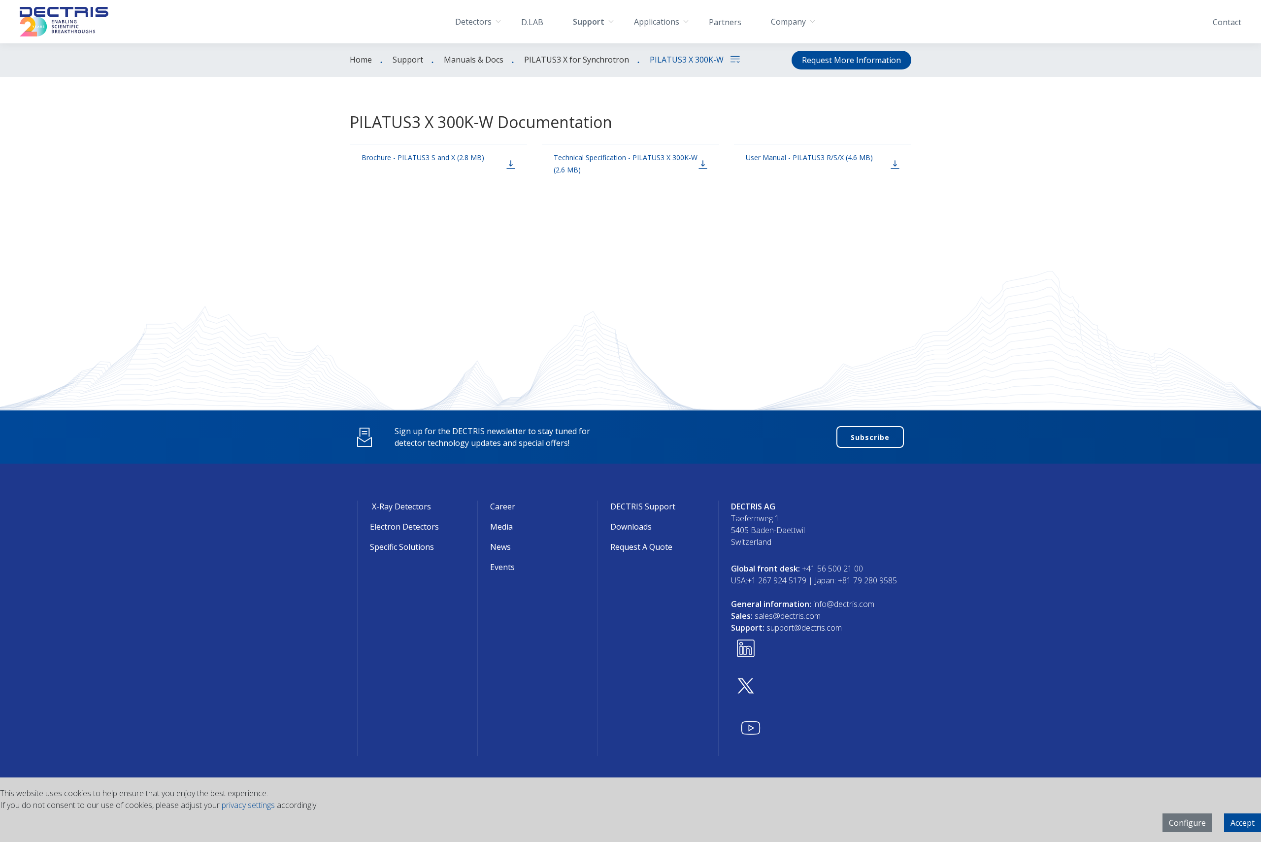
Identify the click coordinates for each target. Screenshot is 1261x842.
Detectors (473, 21)
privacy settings (248, 805)
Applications (656, 21)
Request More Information (851, 60)
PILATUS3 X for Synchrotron (576, 59)
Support (588, 21)
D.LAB (532, 22)
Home (361, 59)
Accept (1242, 822)
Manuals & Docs (473, 59)
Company (788, 21)
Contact (1227, 22)
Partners (725, 22)
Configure (1187, 822)
